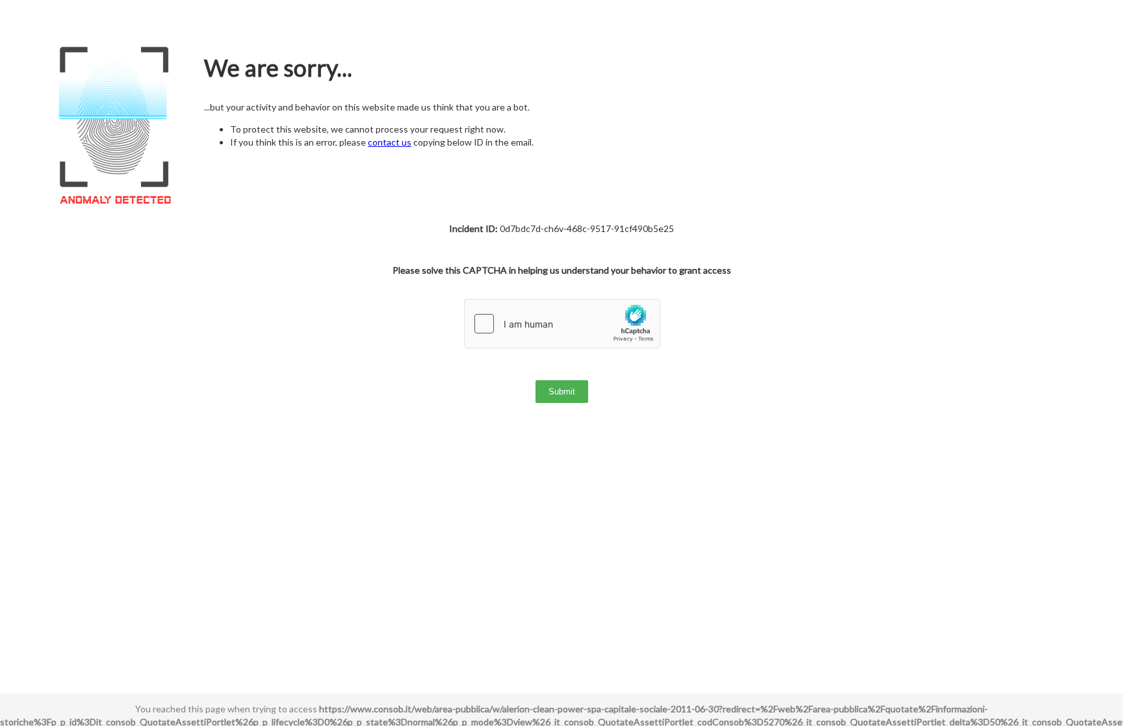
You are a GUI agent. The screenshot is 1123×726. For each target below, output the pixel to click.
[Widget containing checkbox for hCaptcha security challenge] (562, 323)
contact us (389, 142)
